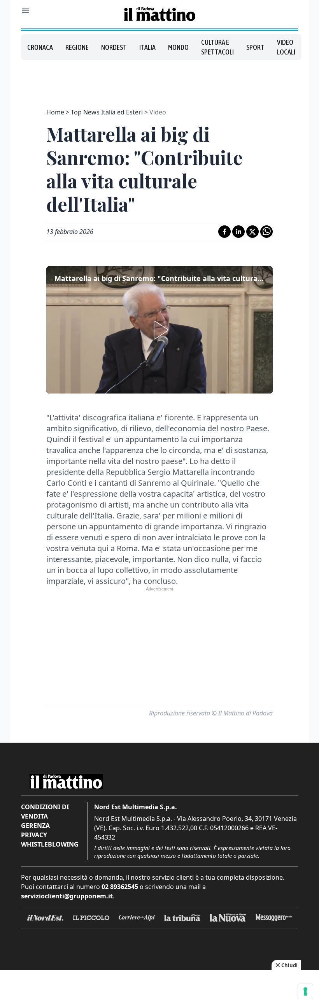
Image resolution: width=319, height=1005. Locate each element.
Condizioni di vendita (45, 812)
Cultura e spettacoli (217, 47)
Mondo (178, 47)
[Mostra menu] (25, 11)
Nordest (114, 47)
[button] (159, 330)
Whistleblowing (50, 844)
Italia (147, 47)
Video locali (286, 47)
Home (55, 112)
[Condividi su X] (252, 231)
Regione (77, 47)
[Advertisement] (159, 79)
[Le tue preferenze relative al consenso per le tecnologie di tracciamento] (305, 991)
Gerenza (35, 825)
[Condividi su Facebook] (224, 231)
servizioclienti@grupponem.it (67, 896)
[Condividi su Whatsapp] (266, 231)
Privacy (34, 835)
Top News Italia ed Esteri (107, 112)
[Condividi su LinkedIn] (238, 231)
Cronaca (40, 47)
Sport (255, 47)
